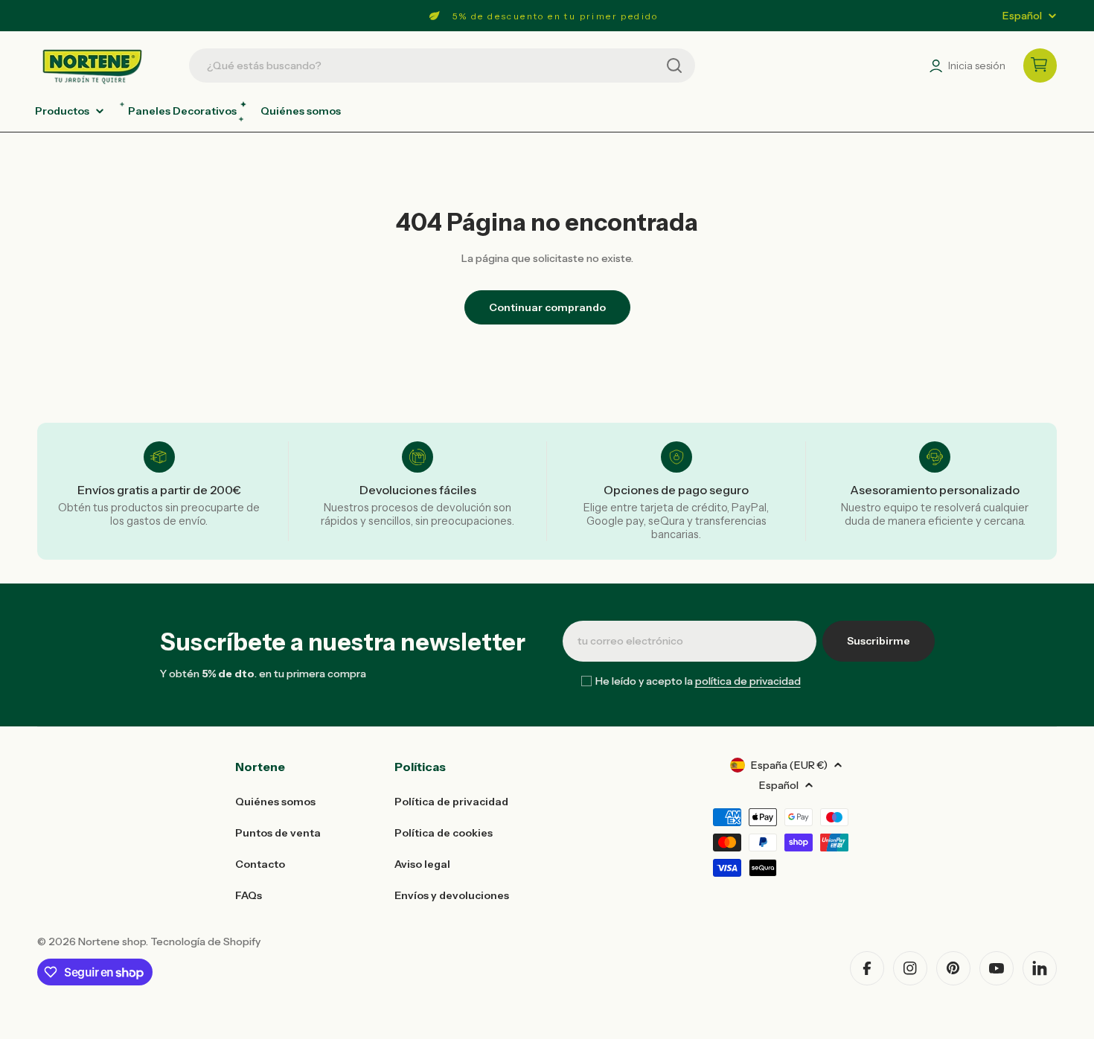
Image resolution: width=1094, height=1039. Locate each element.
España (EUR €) (789, 765)
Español (1022, 15)
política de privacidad (748, 681)
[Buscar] (674, 65)
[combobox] (442, 65)
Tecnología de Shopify (205, 941)
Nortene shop (112, 941)
